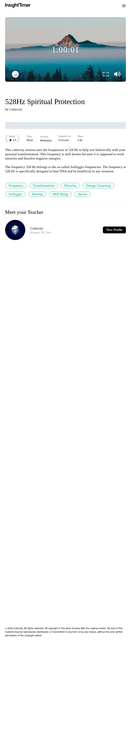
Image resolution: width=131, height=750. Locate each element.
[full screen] (105, 74)
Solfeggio (15, 194)
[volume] (117, 74)
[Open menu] (124, 5)
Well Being (60, 194)
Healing (37, 194)
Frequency (16, 185)
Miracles (70, 185)
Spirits (82, 194)
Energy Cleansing (98, 185)
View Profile (114, 229)
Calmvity (15, 109)
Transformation (43, 185)
